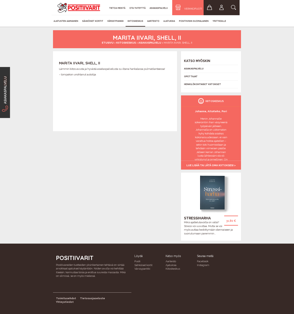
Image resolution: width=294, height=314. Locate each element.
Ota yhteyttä (137, 8)
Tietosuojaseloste (92, 298)
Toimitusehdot (66, 298)
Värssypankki (115, 21)
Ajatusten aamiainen (66, 21)
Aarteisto (153, 21)
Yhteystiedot (65, 301)
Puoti (137, 261)
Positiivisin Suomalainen (194, 21)
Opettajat (191, 76)
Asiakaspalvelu (159, 8)
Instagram (203, 265)
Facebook (202, 261)
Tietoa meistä (117, 8)
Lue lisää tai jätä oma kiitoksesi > (211, 165)
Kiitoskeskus (135, 21)
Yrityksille (219, 21)
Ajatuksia (169, 21)
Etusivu (108, 42)
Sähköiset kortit (92, 21)
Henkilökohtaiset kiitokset (202, 84)
